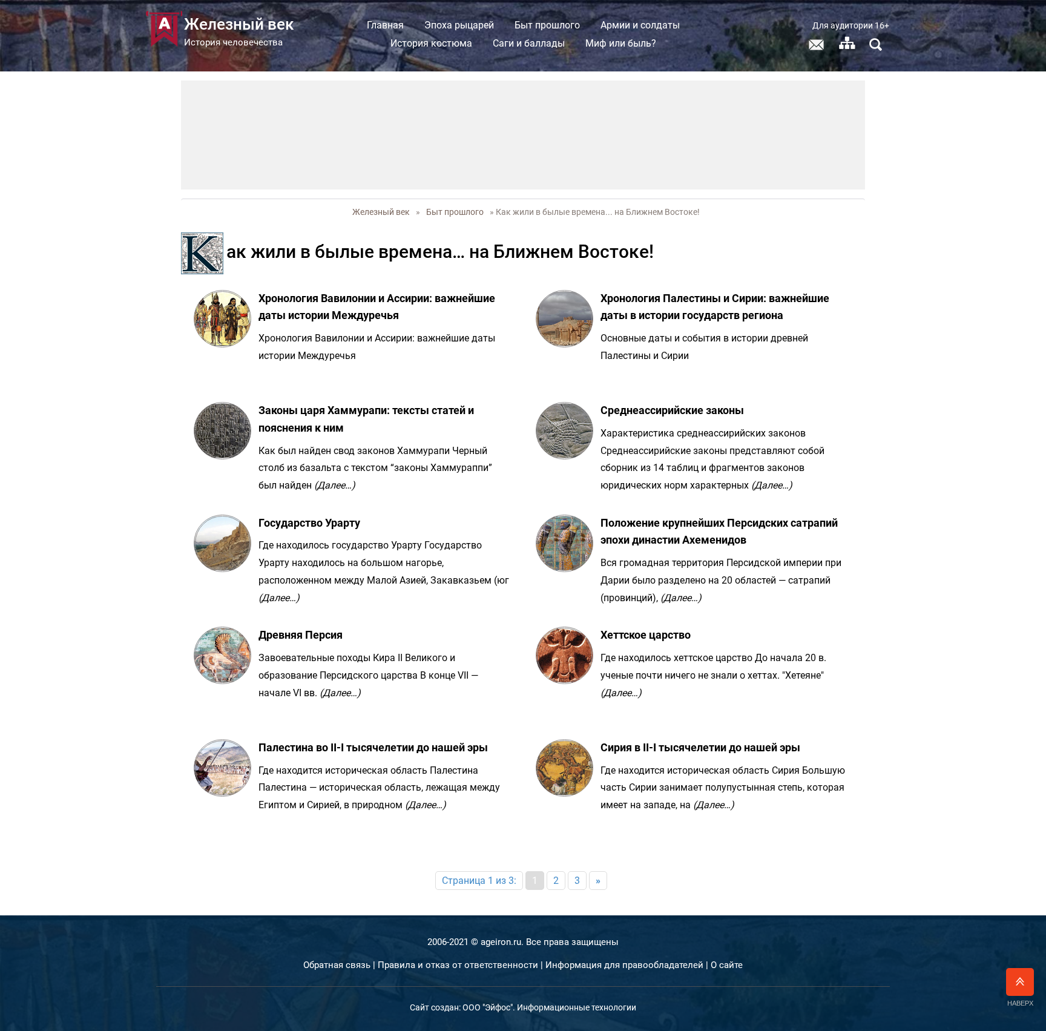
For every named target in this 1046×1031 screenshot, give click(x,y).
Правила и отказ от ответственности (458, 965)
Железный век (381, 212)
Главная (385, 25)
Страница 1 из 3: (479, 880)
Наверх (1020, 1003)
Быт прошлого (547, 25)
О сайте (727, 965)
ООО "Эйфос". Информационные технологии (549, 1007)
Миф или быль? (620, 43)
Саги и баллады (529, 43)
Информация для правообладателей (624, 965)
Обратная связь (336, 965)
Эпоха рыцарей (459, 25)
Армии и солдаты (640, 25)
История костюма (431, 43)
